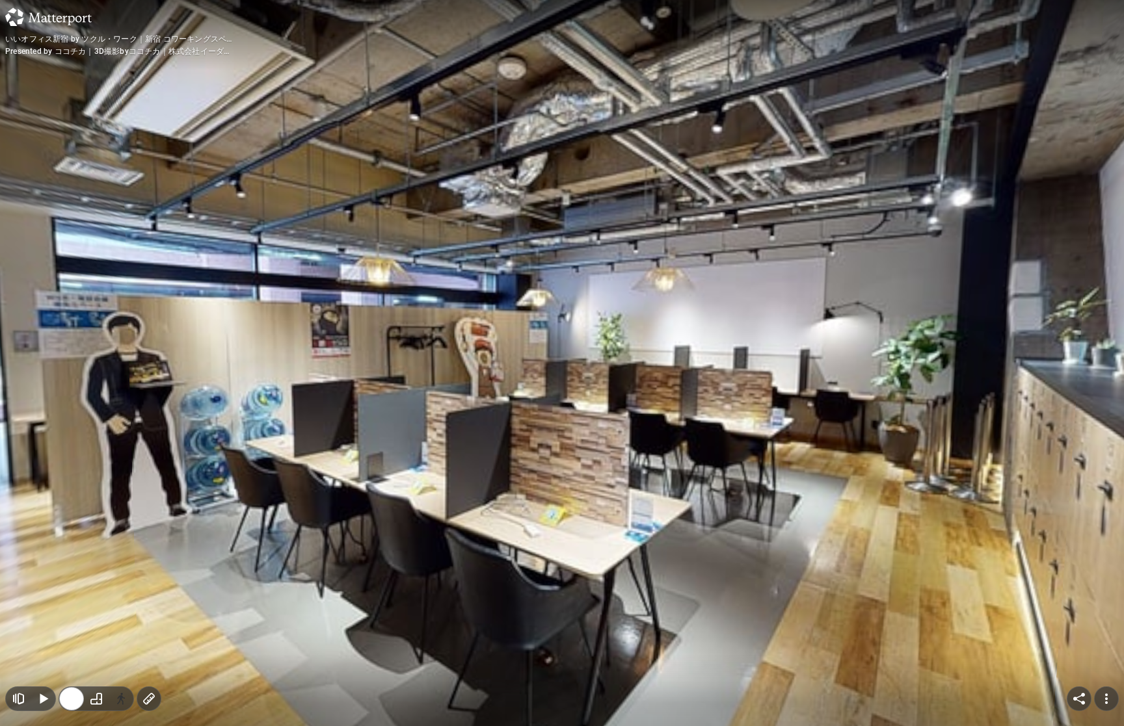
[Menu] (1106, 698)
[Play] (43, 698)
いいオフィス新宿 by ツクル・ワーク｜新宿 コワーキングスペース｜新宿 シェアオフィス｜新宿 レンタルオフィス (115, 39)
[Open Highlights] (18, 698)
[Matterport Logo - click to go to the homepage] (48, 17)
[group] (96, 698)
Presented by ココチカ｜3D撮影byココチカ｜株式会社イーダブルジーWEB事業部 (118, 52)
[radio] (71, 698)
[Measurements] (149, 698)
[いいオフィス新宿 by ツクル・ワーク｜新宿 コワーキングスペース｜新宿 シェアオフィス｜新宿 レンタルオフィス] (562, 363)
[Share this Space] (1079, 698)
